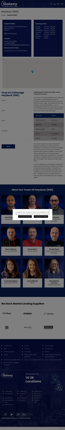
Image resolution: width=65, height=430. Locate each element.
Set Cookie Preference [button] (25, 216)
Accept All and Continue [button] (41, 216)
